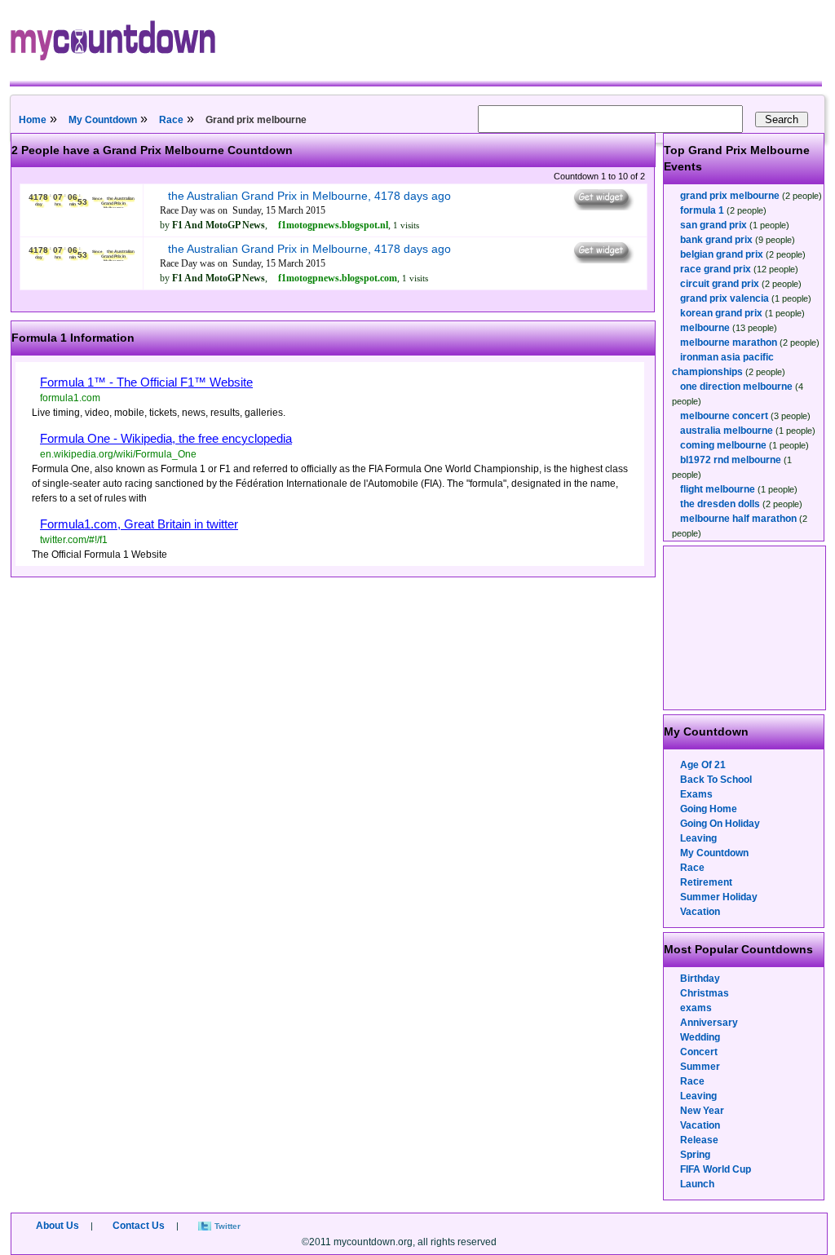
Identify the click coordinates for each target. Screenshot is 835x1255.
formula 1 (702, 210)
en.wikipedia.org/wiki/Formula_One (118, 454)
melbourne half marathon (738, 518)
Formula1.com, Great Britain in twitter (139, 524)
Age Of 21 (703, 765)
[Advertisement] (745, 627)
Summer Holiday (719, 897)
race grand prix (715, 269)
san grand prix (713, 225)
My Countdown (102, 120)
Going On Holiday (720, 823)
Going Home (708, 809)
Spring (695, 1154)
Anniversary (709, 1022)
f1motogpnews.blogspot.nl (333, 225)
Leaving (698, 838)
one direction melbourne (736, 386)
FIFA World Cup (715, 1169)
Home (32, 120)
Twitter (227, 1226)
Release (699, 1140)
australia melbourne (726, 430)
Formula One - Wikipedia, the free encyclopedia (166, 438)
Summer (700, 1066)
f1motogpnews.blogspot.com (337, 278)
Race (171, 120)
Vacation (700, 911)
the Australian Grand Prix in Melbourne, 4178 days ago (309, 195)
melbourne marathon (728, 342)
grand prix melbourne (730, 195)
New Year (702, 1110)
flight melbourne (717, 489)
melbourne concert (724, 416)
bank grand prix (716, 239)
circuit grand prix (719, 283)
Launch (697, 1184)
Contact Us (139, 1225)
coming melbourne (723, 445)
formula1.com (70, 398)
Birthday (700, 978)
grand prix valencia (724, 298)
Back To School (716, 779)
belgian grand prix (721, 254)
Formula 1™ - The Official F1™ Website (146, 382)
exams (696, 1008)
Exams (696, 794)
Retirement (706, 882)
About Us (57, 1225)
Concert (699, 1052)
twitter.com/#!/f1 (74, 540)
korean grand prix (721, 313)
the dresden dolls (720, 504)
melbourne (705, 328)
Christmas (704, 993)
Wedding (700, 1037)
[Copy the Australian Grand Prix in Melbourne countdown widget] (602, 206)
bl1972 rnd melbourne (730, 460)
